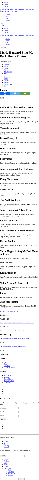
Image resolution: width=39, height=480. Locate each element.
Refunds (6, 447)
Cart (7, 18)
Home (6, 459)
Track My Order (9, 381)
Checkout (7, 366)
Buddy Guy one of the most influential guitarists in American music (19, 331)
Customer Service (9, 367)
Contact (8, 14)
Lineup (6, 68)
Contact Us (7, 382)
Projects (6, 4)
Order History (8, 379)
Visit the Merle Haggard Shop (9, 311)
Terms (6, 443)
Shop (7, 16)
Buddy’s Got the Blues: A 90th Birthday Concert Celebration (17, 323)
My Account (8, 375)
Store (5, 73)
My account (12, 473)
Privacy (6, 445)
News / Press (8, 72)
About (6, 2)
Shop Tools (7, 468)
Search (8, 20)
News (6, 6)
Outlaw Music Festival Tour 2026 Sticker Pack (13, 346)
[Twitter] (15, 93)
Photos (6, 70)
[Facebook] (5, 93)
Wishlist (6, 377)
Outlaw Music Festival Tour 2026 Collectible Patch (14, 338)
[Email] (25, 93)
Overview (7, 64)
